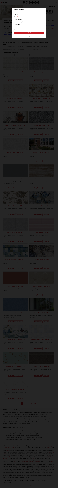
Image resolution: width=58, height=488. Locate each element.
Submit (29, 33)
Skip (29, 36)
